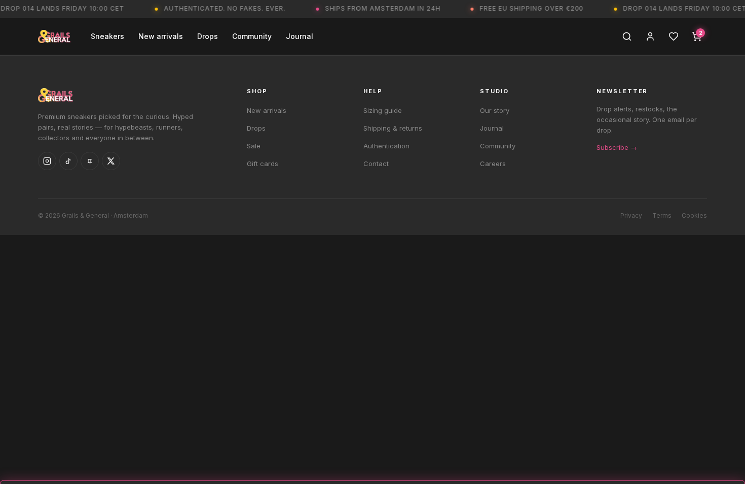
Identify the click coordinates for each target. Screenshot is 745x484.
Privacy (631, 215)
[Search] (627, 36)
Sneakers (107, 36)
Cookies (694, 215)
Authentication (386, 146)
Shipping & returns (392, 128)
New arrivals (160, 36)
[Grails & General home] (54, 36)
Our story (494, 110)
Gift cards (262, 163)
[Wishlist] (673, 36)
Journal (299, 36)
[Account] (650, 36)
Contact (376, 163)
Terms (662, 215)
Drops (207, 36)
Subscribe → (617, 147)
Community (252, 36)
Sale (253, 146)
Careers (493, 163)
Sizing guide (382, 110)
